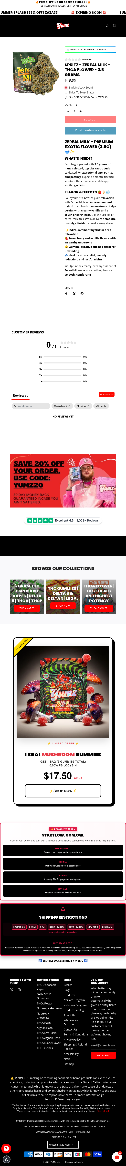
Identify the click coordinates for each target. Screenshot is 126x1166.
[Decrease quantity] (68, 111)
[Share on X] (74, 294)
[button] (63, 357)
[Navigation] (11, 26)
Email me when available (90, 130)
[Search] (107, 26)
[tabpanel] (63, 427)
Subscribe (103, 1055)
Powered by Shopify (74, 1162)
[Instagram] (19, 989)
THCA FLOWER (99, 608)
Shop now (63, 605)
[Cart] (114, 26)
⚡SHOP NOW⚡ (63, 790)
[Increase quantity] (80, 111)
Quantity (71, 104)
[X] (11, 989)
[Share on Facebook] (66, 294)
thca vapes (27, 608)
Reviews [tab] (20, 395)
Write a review (106, 394)
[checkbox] (101, 406)
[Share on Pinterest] (82, 294)
